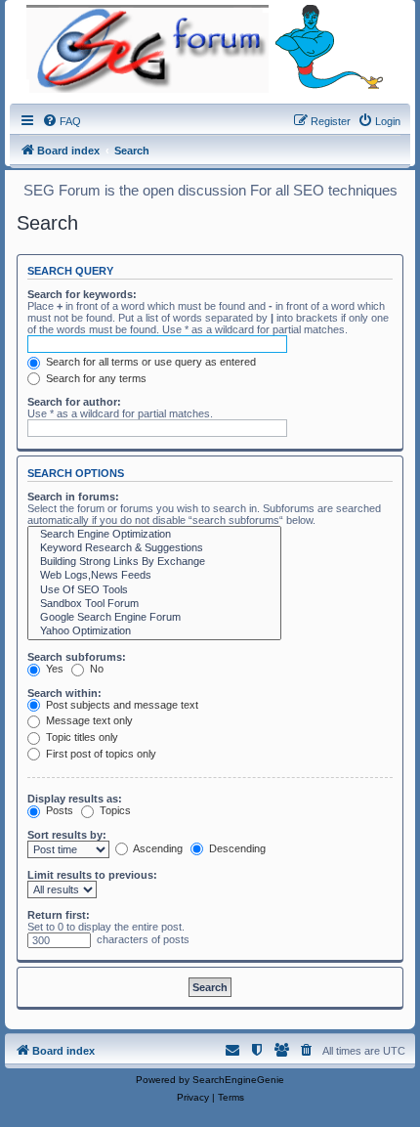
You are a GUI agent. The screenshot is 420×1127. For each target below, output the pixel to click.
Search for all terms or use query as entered (149, 362)
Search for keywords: (82, 294)
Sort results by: (66, 835)
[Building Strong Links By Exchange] (154, 562)
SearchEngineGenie (238, 1079)
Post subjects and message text (120, 705)
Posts (58, 810)
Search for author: (74, 402)
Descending (236, 848)
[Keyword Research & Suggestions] (154, 548)
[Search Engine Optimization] (154, 535)
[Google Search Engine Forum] (154, 618)
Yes (53, 668)
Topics (114, 810)
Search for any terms (95, 378)
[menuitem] (61, 121)
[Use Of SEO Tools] (154, 590)
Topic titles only (80, 737)
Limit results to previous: (92, 875)
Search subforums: (76, 657)
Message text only (88, 720)
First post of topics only (99, 753)
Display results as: (74, 798)
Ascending (157, 848)
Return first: (58, 915)
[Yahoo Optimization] (154, 631)
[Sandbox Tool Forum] (154, 604)
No (95, 668)
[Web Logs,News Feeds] (154, 576)
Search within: (64, 693)
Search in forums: (73, 496)
